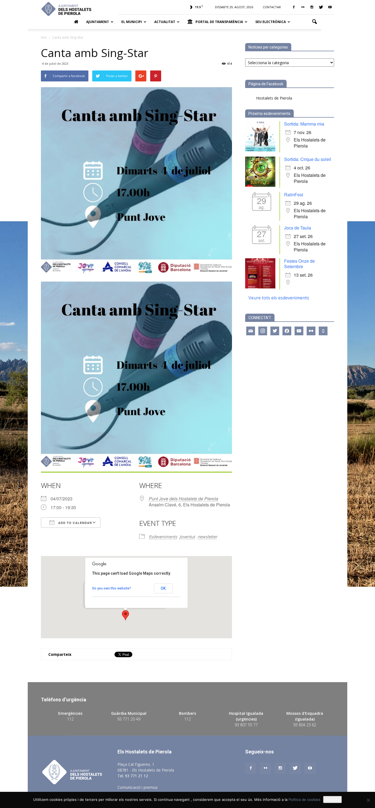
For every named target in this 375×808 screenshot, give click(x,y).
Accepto (332, 799)
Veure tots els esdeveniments (278, 298)
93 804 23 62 (304, 724)
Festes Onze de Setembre (299, 264)
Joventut (187, 536)
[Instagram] (312, 7)
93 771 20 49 (128, 719)
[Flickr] (303, 7)
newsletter (207, 536)
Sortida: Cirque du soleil (307, 159)
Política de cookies (304, 799)
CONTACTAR (272, 7)
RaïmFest (293, 194)
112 (70, 719)
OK (163, 588)
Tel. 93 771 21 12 (132, 775)
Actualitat (164, 21)
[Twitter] (321, 7)
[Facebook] (294, 7)
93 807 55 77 (246, 724)
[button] (314, 22)
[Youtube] (330, 7)
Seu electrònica (270, 21)
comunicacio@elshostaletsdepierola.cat (194, 787)
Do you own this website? (111, 588)
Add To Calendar (74, 523)
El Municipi (131, 21)
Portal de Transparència (219, 21)
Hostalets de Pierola (274, 98)
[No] (368, 800)
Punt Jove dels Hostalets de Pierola (183, 498)
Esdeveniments (163, 536)
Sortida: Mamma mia (304, 124)
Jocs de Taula (297, 228)
